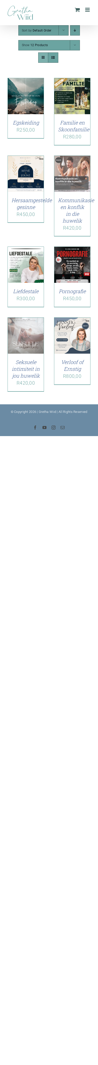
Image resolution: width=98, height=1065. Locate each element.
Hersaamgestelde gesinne (32, 203)
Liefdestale (25, 291)
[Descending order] (75, 30)
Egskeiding (26, 122)
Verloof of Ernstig (72, 365)
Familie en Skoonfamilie (73, 126)
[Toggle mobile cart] (77, 9)
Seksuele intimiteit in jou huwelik (26, 369)
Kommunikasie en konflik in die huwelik (76, 210)
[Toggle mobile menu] (87, 9)
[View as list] (53, 58)
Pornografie (72, 291)
